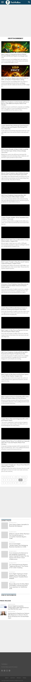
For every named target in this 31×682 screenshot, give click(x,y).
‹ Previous (23, 477)
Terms (24, 677)
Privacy (19, 677)
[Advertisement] (15, 20)
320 (12, 480)
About (7, 677)
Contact (12, 677)
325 (8, 482)
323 (25, 480)
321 (16, 480)
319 (7, 480)
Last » (23, 482)
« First (16, 477)
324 (3, 482)
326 (12, 482)
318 (3, 480)
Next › (17, 482)
